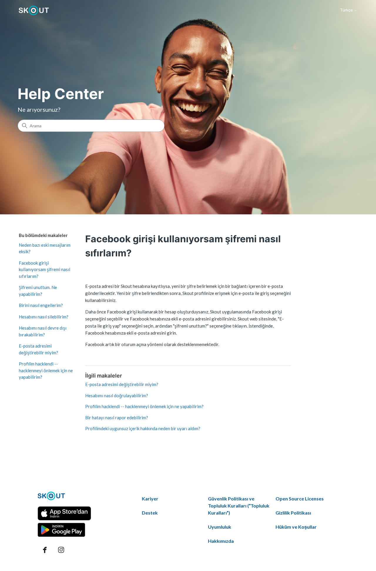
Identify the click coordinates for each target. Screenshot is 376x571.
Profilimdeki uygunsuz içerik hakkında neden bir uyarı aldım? (142, 428)
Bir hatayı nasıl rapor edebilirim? (116, 417)
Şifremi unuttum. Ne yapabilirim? (38, 291)
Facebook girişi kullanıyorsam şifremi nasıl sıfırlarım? (44, 269)
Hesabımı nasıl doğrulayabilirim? (116, 395)
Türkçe (347, 10)
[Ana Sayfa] (34, 10)
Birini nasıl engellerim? (41, 305)
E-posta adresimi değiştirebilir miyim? (38, 349)
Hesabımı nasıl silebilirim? (43, 316)
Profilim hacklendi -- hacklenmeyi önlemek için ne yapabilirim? (46, 370)
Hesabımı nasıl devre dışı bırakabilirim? (42, 331)
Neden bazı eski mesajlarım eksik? (44, 248)
